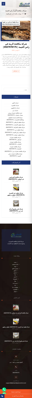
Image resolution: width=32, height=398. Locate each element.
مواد (15, 281)
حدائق (15, 270)
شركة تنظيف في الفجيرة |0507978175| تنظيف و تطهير (16, 194)
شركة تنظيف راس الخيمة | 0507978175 (15, 132)
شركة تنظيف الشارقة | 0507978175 (15, 127)
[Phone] (4, 389)
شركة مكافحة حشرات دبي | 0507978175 (15, 151)
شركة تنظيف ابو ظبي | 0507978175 (15, 122)
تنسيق (15, 272)
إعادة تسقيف (15, 264)
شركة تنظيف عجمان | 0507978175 (15, 135)
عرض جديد (15, 283)
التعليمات (15, 289)
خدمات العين (15, 103)
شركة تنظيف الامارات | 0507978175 (15, 125)
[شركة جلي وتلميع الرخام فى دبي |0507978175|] (16, 203)
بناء (15, 275)
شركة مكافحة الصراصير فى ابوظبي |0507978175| (16, 178)
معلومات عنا (15, 287)
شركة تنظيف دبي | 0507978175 (15, 130)
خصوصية (15, 279)
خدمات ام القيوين (15, 108)
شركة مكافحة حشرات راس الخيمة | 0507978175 (15, 155)
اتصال (15, 291)
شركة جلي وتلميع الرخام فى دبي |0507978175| (16, 210)
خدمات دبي (15, 110)
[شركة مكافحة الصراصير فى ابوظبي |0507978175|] (16, 172)
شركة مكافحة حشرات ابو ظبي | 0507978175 (15, 138)
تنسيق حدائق (15, 268)
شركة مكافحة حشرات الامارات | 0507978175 (15, 143)
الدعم (15, 277)
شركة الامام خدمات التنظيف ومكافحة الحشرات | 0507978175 (15, 119)
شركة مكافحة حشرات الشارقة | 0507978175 (15, 148)
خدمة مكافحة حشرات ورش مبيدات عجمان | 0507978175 (15, 114)
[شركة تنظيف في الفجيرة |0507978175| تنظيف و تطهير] (16, 188)
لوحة (15, 266)
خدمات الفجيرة (15, 105)
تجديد (15, 262)
